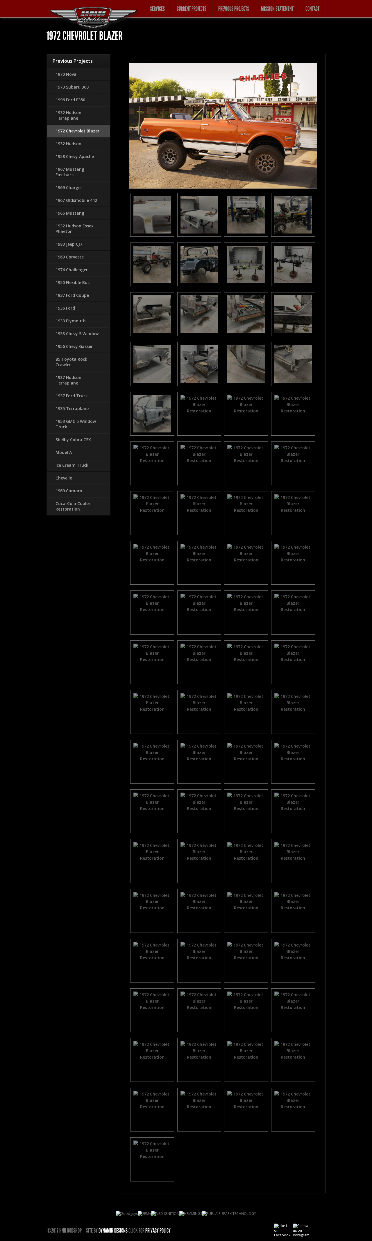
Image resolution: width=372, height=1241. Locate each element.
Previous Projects (233, 8)
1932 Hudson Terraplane (68, 115)
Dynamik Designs (113, 1230)
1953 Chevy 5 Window (77, 333)
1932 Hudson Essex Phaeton (75, 228)
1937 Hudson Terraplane (68, 380)
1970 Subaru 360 (72, 87)
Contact (312, 8)
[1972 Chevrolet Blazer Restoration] (152, 215)
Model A (64, 452)
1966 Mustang (70, 213)
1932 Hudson (68, 143)
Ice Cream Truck (72, 465)
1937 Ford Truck (72, 395)
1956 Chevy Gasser (74, 346)
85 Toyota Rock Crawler (71, 361)
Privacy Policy (158, 1230)
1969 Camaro (69, 490)
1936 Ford (65, 308)
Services (157, 8)
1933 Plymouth (71, 321)
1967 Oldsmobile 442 (76, 200)
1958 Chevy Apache (75, 156)
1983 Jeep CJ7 (69, 244)
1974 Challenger (72, 269)
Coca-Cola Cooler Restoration (73, 506)
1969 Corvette (70, 257)
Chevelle (64, 478)
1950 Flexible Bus (73, 282)
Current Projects (191, 8)
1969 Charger (69, 187)
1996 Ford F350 (70, 100)
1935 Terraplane (72, 408)
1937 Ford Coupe (72, 295)
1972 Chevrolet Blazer (77, 131)
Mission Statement (277, 8)
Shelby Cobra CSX (73, 439)
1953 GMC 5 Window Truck (76, 424)
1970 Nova (66, 74)
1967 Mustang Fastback (70, 171)
